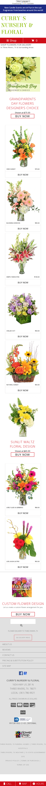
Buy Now (22, 116)
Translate (30, 3)
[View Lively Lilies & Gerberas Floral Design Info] (23, 485)
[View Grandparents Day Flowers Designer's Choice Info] (23, 74)
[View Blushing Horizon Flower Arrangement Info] (23, 200)
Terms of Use (23, 765)
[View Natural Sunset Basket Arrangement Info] (23, 362)
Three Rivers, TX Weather (12, 752)
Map (24, 783)
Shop (13, 40)
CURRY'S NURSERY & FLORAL (16, 25)
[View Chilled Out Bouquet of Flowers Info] (23, 308)
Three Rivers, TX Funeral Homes (14, 744)
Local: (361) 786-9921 (23, 692)
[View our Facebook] (21, 674)
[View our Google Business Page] (25, 674)
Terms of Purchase (30, 761)
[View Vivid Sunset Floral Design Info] (23, 146)
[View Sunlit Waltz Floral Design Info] (23, 417)
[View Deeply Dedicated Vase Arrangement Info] (23, 254)
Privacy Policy (12, 761)
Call (8, 783)
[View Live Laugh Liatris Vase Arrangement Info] (23, 539)
